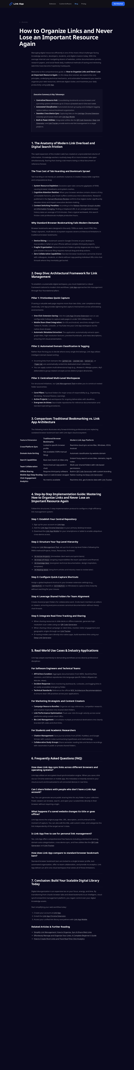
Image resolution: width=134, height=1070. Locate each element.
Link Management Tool (65, 383)
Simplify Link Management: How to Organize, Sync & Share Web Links (63, 932)
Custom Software (65, 4)
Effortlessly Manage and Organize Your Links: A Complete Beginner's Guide (65, 935)
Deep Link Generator (94, 475)
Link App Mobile (68, 117)
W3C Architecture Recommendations (86, 690)
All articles (25, 22)
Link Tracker (53, 123)
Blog (76, 4)
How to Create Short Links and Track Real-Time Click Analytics (59, 939)
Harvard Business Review (58, 199)
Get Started (118, 4)
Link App (50, 85)
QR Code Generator (84, 120)
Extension (52, 4)
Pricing (83, 4)
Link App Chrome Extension (88, 113)
